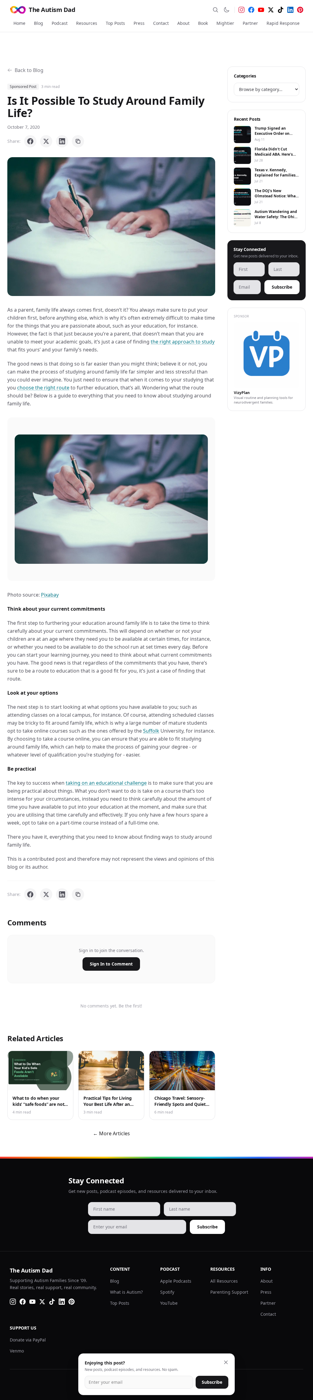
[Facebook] (251, 10)
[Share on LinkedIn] (62, 141)
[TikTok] (281, 10)
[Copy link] (78, 141)
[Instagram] (241, 10)
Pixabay (50, 594)
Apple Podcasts (175, 1281)
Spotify (167, 1292)
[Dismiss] (226, 1362)
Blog (38, 23)
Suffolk (151, 730)
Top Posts (115, 23)
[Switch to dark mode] (226, 10)
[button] (111, 226)
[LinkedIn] (290, 10)
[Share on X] (46, 141)
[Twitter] (271, 10)
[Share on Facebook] (30, 141)
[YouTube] (261, 10)
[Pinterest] (300, 10)
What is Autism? (126, 1292)
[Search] (215, 10)
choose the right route (43, 387)
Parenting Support (229, 1292)
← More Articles (111, 1133)
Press (139, 23)
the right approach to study (183, 341)
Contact (161, 23)
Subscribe (282, 287)
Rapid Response (283, 23)
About (183, 23)
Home (19, 23)
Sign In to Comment (111, 964)
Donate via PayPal (28, 1340)
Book (203, 23)
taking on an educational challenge (106, 783)
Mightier (225, 23)
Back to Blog (29, 70)
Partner (250, 23)
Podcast (60, 23)
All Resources (224, 1281)
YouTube (169, 1303)
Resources (86, 23)
